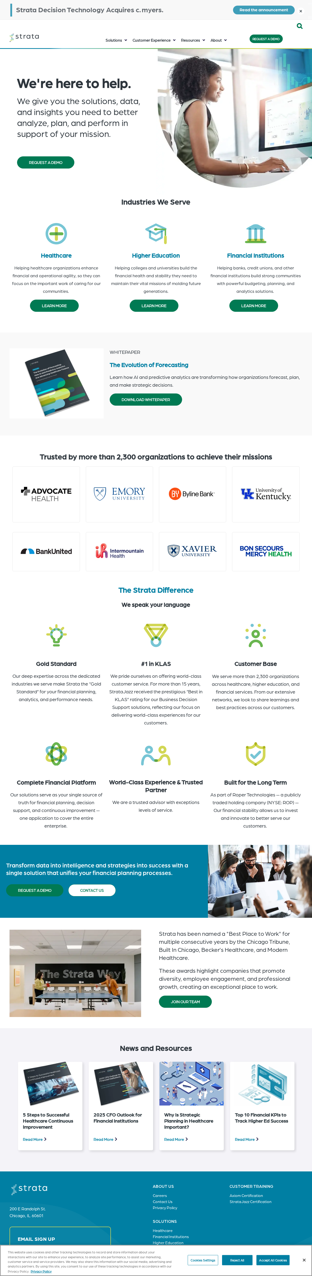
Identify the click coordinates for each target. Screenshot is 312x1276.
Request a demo (34, 890)
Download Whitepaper (146, 399)
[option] (50, 1106)
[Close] (304, 1260)
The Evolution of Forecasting (149, 364)
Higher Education (156, 255)
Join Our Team (185, 1001)
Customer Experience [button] (152, 40)
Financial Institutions (255, 255)
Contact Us (92, 890)
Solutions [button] (114, 40)
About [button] (216, 40)
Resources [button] (190, 40)
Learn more (54, 305)
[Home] (34, 38)
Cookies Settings (203, 1260)
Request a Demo (266, 39)
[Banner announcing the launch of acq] (156, 9)
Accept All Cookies (273, 1260)
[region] (156, 1260)
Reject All (237, 1260)
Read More (33, 1139)
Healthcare (56, 255)
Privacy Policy (41, 1271)
